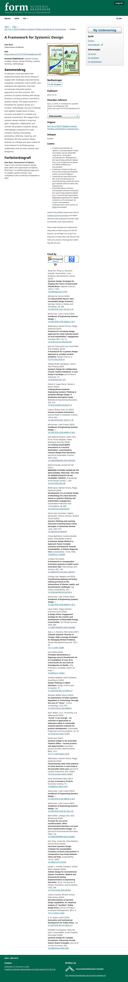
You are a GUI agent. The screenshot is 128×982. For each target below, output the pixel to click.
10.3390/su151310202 (57, 862)
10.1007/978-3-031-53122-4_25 (60, 309)
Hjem (6, 26)
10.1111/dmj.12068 (56, 647)
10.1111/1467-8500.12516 (58, 754)
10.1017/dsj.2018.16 (56, 359)
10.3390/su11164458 (56, 554)
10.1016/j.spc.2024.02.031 (59, 509)
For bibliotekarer (95, 62)
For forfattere (93, 58)
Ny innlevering (104, 30)
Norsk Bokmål (93, 44)
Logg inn (119, 3)
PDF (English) (55, 84)
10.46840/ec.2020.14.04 (58, 786)
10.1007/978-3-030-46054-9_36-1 (61, 321)
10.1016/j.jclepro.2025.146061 (60, 774)
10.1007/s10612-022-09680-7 (60, 708)
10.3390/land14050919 (57, 531)
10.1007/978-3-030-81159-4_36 (60, 811)
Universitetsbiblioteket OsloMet (90, 969)
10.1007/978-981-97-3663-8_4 (60, 925)
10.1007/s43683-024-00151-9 (60, 405)
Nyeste (7, 18)
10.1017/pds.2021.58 (56, 483)
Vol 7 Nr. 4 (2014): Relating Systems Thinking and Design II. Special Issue (35, 29)
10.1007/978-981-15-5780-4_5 (60, 690)
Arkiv (16, 18)
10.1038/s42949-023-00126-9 (60, 592)
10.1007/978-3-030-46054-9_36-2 (61, 799)
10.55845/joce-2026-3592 (58, 948)
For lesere (92, 54)
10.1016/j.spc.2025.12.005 (59, 733)
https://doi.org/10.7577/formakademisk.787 (22, 54)
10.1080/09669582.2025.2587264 (61, 460)
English (91, 41)
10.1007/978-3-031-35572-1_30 (60, 420)
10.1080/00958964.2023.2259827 (61, 836)
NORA (54, 207)
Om (25, 18)
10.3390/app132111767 (57, 291)
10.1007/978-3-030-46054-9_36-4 (61, 432)
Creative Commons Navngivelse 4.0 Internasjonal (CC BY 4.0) (29, 969)
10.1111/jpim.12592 (56, 913)
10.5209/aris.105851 (56, 673)
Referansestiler (55, 116)
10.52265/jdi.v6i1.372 (57, 379)
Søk (120, 18)
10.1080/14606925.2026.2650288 (61, 627)
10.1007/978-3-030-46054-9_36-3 (61, 604)
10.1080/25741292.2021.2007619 (61, 572)
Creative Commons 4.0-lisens (58, 215)
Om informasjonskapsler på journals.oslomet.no (85, 975)
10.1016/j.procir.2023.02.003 (60, 342)
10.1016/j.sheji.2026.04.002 (59, 890)
